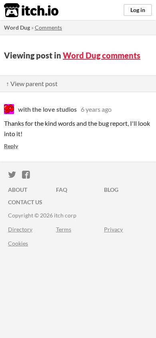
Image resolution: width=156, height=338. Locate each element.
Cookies (18, 243)
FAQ (61, 189)
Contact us (25, 202)
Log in (137, 9)
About (17, 189)
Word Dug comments (101, 55)
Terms (63, 229)
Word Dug (17, 27)
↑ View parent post (32, 83)
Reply (11, 146)
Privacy (113, 229)
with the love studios (47, 109)
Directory (20, 229)
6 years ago (96, 109)
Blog (111, 189)
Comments (48, 27)
